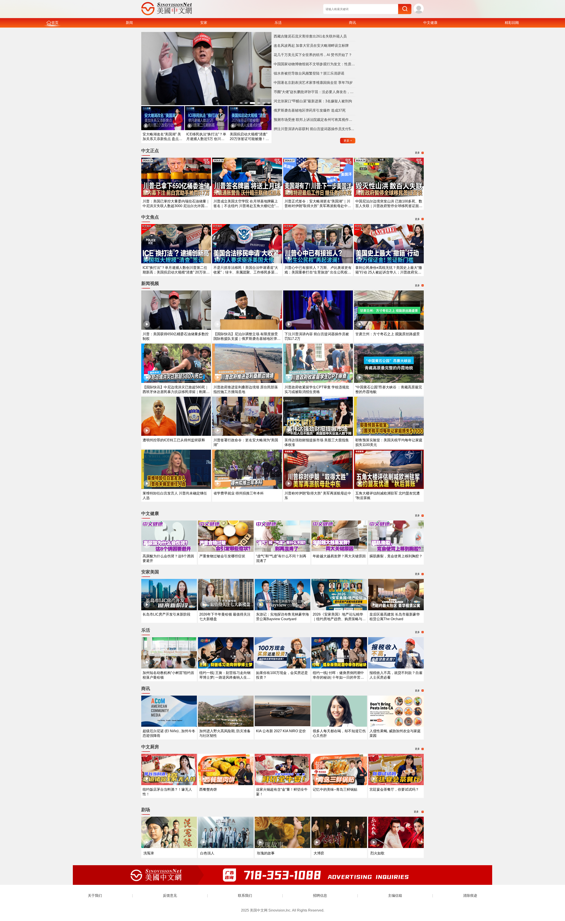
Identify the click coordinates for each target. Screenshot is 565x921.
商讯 (352, 22)
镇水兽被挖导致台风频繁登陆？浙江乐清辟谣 (309, 73)
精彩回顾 (512, 22)
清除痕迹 (470, 895)
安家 (203, 22)
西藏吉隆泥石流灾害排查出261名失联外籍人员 (310, 36)
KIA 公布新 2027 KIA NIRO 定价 (281, 731)
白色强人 (207, 853)
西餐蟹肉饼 (208, 789)
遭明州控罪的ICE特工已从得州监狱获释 (174, 440)
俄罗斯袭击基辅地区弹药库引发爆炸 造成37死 (310, 110)
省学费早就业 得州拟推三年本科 (238, 493)
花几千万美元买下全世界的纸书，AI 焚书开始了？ (313, 55)
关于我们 (95, 895)
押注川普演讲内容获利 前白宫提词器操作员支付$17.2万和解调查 (314, 129)
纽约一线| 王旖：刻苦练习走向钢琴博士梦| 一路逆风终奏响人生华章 (224, 677)
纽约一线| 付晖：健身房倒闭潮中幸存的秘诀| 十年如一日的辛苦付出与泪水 (338, 677)
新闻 (129, 22)
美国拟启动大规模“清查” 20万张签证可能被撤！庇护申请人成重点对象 (249, 138)
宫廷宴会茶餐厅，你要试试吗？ (394, 789)
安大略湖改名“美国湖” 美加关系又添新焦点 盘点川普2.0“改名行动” (162, 138)
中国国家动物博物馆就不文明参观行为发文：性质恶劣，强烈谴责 (314, 64)
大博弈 (319, 853)
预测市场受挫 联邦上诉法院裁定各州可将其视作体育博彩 (314, 120)
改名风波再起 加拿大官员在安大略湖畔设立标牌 (311, 45)
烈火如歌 (377, 853)
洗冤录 (148, 853)
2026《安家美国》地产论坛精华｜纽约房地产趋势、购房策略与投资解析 (339, 618)
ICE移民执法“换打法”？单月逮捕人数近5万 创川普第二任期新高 (206, 138)
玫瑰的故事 (266, 853)
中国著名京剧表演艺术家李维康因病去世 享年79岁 (313, 82)
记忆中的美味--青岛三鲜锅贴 (335, 789)
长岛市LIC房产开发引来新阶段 (166, 614)
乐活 (278, 22)
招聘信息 (320, 895)
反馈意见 (170, 895)
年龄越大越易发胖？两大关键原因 (339, 556)
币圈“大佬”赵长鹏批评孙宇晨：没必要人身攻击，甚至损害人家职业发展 (314, 92)
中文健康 (430, 22)
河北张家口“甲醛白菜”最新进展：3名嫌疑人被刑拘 (313, 101)
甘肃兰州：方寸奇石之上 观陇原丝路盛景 (387, 334)
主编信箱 (395, 895)
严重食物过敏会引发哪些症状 (222, 556)
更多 (348, 140)
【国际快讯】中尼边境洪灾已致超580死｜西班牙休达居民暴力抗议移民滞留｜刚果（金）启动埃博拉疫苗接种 (176, 391)
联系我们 (245, 895)
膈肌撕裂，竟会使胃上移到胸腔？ (395, 556)
